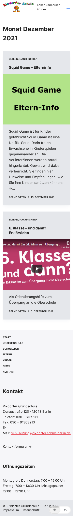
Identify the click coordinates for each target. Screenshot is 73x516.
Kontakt (9, 371)
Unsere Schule (13, 343)
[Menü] (68, 7)
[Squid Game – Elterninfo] (36, 99)
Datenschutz (30, 510)
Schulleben (11, 348)
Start (7, 337)
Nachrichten (28, 58)
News (6, 366)
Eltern (13, 58)
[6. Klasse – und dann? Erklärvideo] (36, 264)
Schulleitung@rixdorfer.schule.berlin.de (41, 433)
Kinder (7, 360)
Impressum (11, 510)
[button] (60, 510)
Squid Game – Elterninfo (30, 67)
